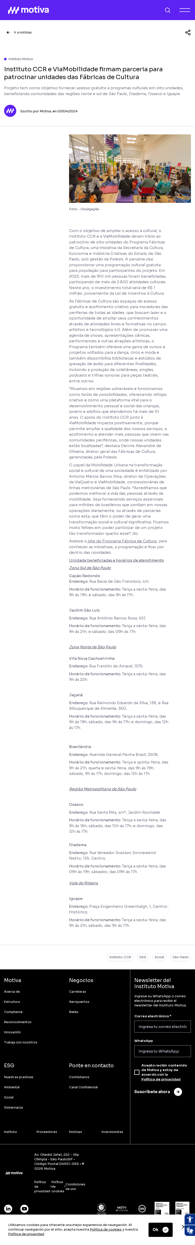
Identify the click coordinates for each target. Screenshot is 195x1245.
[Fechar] (184, 1227)
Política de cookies (106, 1229)
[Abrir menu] (185, 10)
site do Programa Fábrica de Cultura (122, 541)
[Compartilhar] (188, 32)
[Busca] (167, 10)
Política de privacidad (26, 1234)
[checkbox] (136, 1072)
